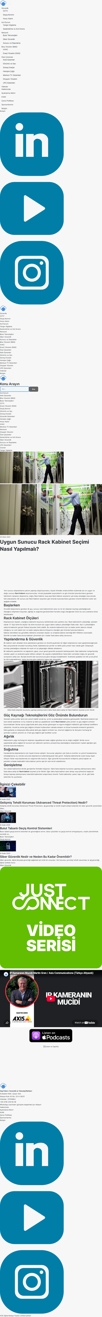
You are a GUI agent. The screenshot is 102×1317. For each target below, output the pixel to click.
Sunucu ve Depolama (11, 43)
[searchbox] (14, 389)
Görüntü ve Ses (9, 64)
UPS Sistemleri (9, 83)
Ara (33, 389)
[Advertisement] (51, 571)
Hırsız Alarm (8, 18)
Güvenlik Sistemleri (7, 416)
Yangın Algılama (9, 25)
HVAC (5, 49)
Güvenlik (4, 8)
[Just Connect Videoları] (51, 917)
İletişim (4, 108)
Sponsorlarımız (7, 105)
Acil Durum (5, 22)
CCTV (5, 11)
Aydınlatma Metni (8, 93)
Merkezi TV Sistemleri (12, 75)
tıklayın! (38, 1105)
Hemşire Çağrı (9, 71)
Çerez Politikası (7, 101)
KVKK (3, 97)
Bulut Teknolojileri (10, 35)
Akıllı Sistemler (9, 60)
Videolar (4, 87)
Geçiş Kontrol (8, 15)
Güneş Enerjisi (8, 67)
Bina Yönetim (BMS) (9, 47)
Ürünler (3, 448)
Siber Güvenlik (9, 39)
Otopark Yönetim (10, 79)
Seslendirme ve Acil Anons (14, 29)
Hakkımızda (6, 89)
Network (4, 33)
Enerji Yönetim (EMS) (11, 53)
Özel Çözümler (7, 57)
